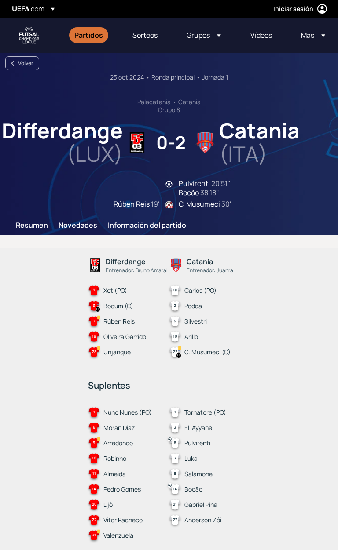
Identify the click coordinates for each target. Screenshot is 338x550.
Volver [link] (25, 63)
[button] (204, 35)
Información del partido (147, 225)
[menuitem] (92, 35)
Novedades (78, 225)
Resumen (32, 225)
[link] (89, 35)
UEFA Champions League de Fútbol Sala (29, 35)
